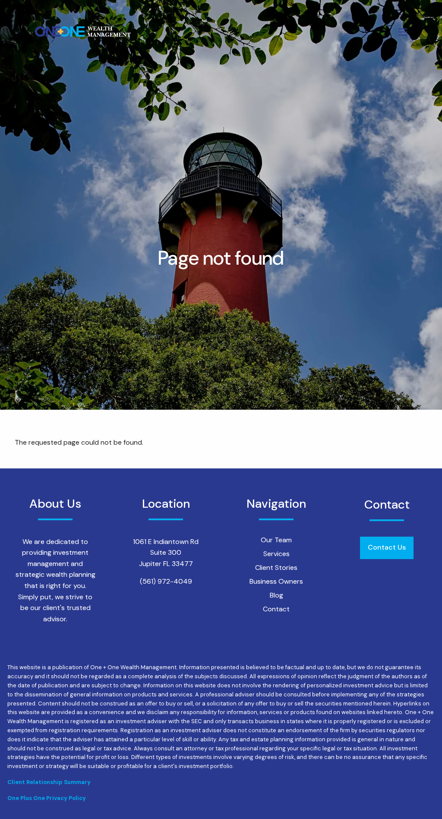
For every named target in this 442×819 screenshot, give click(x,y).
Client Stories (276, 567)
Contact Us (387, 547)
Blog (276, 595)
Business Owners (276, 581)
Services (276, 553)
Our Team (276, 539)
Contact (276, 608)
